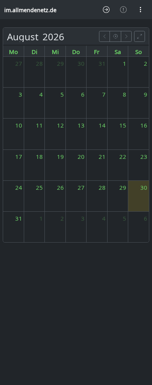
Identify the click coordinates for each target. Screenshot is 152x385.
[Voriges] (104, 36)
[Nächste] (126, 36)
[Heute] (115, 36)
